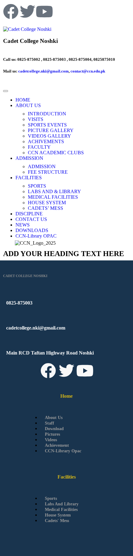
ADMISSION (29, 158)
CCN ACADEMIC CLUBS (56, 152)
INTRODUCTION (47, 113)
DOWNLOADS (31, 230)
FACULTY (39, 147)
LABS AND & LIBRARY (54, 191)
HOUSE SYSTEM (47, 202)
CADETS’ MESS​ (45, 208)
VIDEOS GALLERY (49, 136)
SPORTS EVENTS (47, 124)
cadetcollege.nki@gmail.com (43, 71)
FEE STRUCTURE (48, 172)
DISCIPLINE (29, 213)
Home (66, 396)
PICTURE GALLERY (51, 130)
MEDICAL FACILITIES (53, 197)
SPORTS (37, 186)
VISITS (35, 119)
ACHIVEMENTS (46, 141)
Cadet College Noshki (30, 41)
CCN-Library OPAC (36, 236)
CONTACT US (31, 219)
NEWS (22, 224)
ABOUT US (28, 105)
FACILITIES (28, 177)
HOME (22, 99)
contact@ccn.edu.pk (88, 71)
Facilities (67, 476)
